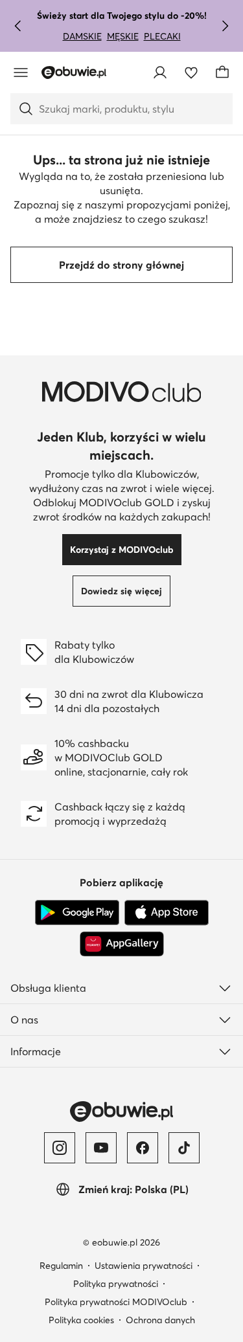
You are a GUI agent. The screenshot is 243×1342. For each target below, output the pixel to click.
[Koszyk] (222, 72)
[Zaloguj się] (160, 72)
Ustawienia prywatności (143, 1265)
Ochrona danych (160, 1320)
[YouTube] (101, 1147)
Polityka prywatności (115, 1284)
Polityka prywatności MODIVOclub (116, 1302)
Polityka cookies (81, 1320)
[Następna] (224, 25)
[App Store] (166, 913)
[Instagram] (59, 1147)
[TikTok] (184, 1147)
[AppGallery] (122, 944)
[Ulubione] (191, 72)
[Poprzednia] (18, 25)
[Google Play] (77, 913)
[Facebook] (142, 1147)
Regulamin (61, 1265)
